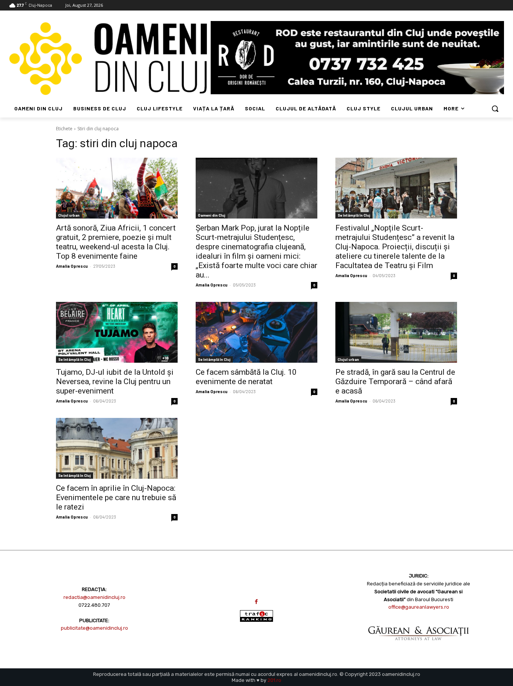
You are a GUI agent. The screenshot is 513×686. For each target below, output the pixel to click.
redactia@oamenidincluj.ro (94, 597)
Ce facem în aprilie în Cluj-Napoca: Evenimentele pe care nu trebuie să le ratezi (116, 497)
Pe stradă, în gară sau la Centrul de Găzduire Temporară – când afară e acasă (395, 381)
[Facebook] (256, 601)
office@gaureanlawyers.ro (418, 607)
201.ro (274, 680)
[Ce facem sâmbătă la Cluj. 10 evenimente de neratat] (256, 332)
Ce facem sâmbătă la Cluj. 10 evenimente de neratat (246, 377)
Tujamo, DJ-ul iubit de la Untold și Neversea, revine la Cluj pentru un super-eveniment (115, 381)
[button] (495, 109)
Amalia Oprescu (72, 266)
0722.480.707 (94, 605)
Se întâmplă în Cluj (354, 215)
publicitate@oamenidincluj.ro (94, 628)
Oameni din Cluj (211, 215)
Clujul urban (69, 215)
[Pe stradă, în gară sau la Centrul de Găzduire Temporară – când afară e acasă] (396, 332)
